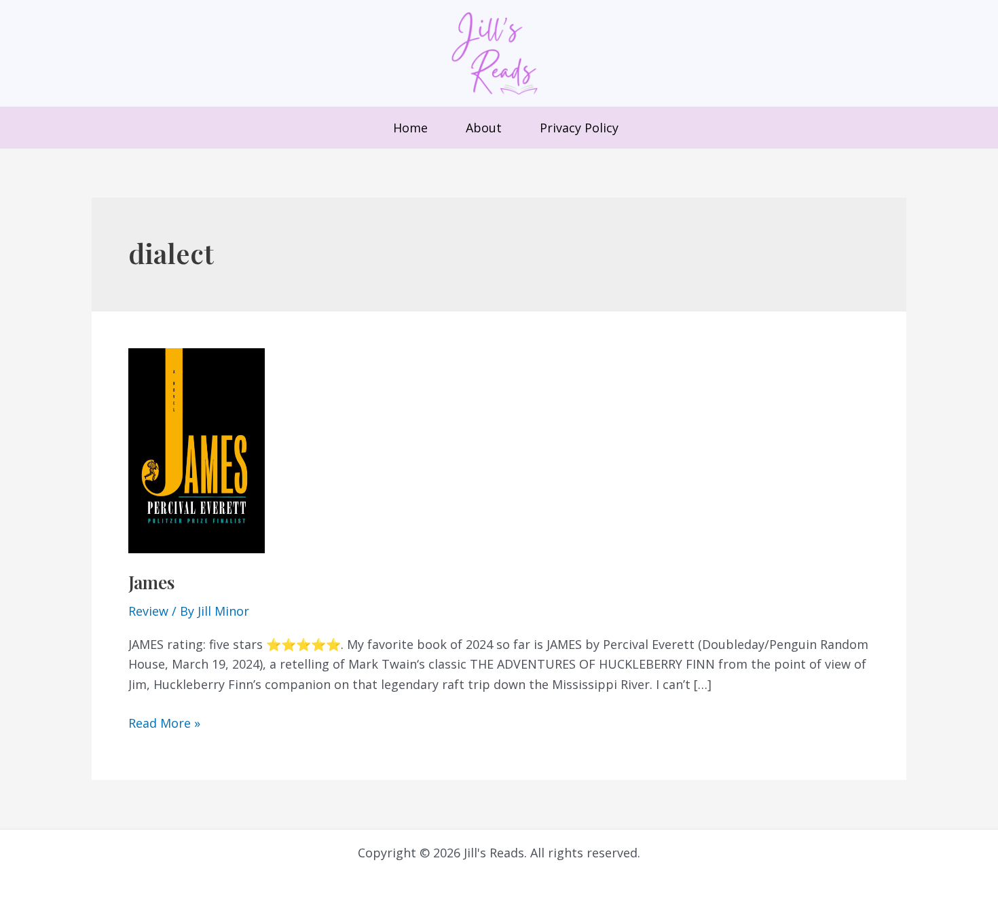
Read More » (164, 722)
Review (148, 611)
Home (410, 127)
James (151, 582)
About (484, 127)
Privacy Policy (579, 127)
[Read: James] (196, 449)
